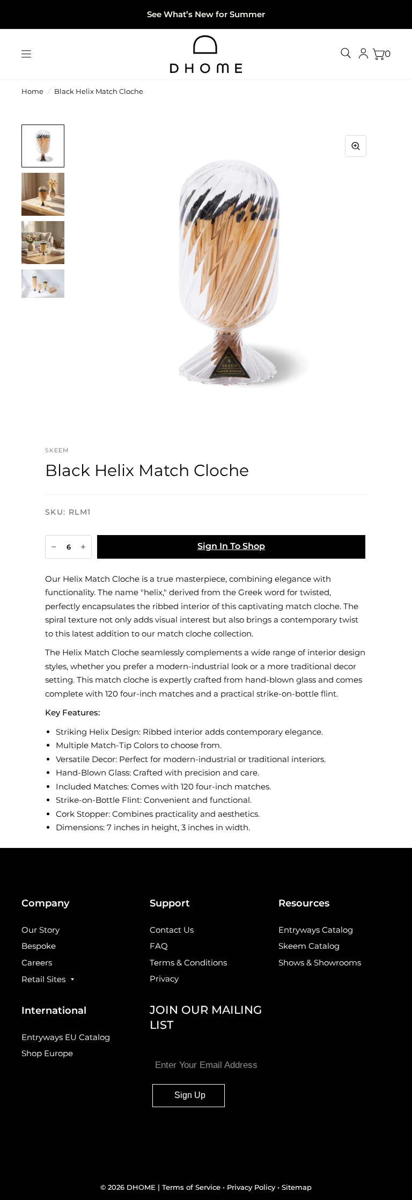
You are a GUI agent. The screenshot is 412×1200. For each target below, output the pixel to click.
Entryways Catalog (315, 930)
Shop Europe (47, 1053)
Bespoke (38, 946)
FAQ (159, 946)
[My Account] (363, 54)
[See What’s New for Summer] (206, 14)
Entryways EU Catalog (65, 1037)
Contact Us (172, 930)
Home (32, 91)
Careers (36, 962)
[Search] (346, 53)
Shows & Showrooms (319, 962)
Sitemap (297, 1187)
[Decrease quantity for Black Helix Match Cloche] (54, 547)
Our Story (40, 930)
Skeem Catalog (309, 946)
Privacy (164, 979)
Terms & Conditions (188, 962)
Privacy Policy (251, 1187)
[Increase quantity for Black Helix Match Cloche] (83, 547)
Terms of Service (192, 1187)
